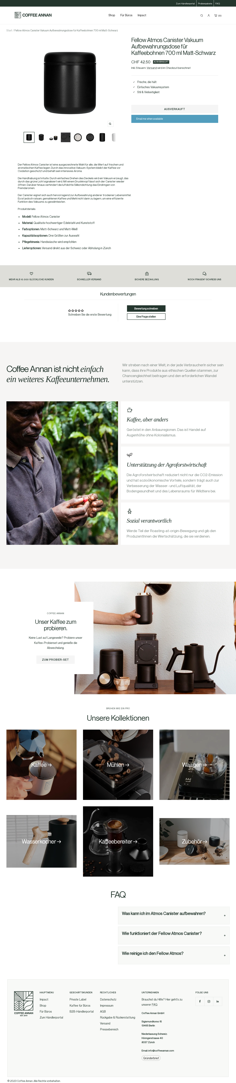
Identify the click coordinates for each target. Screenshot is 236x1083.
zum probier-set (55, 659)
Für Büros (126, 15)
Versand (152, 67)
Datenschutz (108, 999)
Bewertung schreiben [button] (146, 308)
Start (9, 30)
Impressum (106, 1005)
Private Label (78, 999)
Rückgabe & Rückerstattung (117, 1017)
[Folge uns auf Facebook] (200, 1001)
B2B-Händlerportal (82, 1011)
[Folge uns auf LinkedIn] (217, 1001)
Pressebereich (109, 1029)
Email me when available (149, 118)
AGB (103, 1011)
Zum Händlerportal (185, 3)
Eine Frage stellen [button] (146, 316)
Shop (43, 1005)
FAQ (217, 3)
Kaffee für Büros (80, 1005)
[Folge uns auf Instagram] (208, 1001)
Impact (142, 15)
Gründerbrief (151, 1058)
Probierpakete (205, 3)
